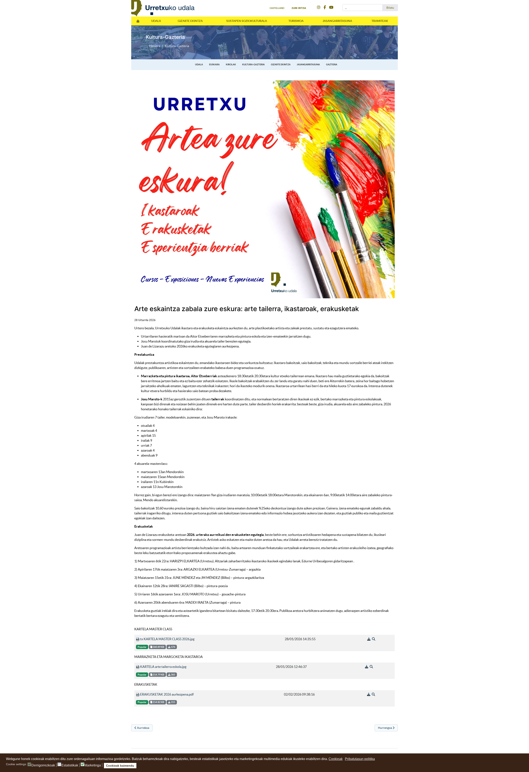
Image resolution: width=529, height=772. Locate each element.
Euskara (214, 64)
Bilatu (390, 7)
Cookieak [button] (336, 759)
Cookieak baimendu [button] (120, 765)
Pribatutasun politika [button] (360, 759)
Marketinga (93, 765)
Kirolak (231, 64)
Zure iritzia (299, 8)
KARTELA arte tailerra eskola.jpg (162, 667)
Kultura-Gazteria (253, 64)
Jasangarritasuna (337, 21)
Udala (156, 21)
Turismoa (296, 21)
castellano (277, 8)
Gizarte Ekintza (190, 21)
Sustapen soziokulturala (246, 21)
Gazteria (331, 64)
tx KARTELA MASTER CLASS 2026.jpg (166, 639)
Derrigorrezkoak (43, 765)
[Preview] (374, 639)
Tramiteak (380, 21)
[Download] (369, 639)
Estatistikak (69, 765)
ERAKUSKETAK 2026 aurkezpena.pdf (166, 694)
